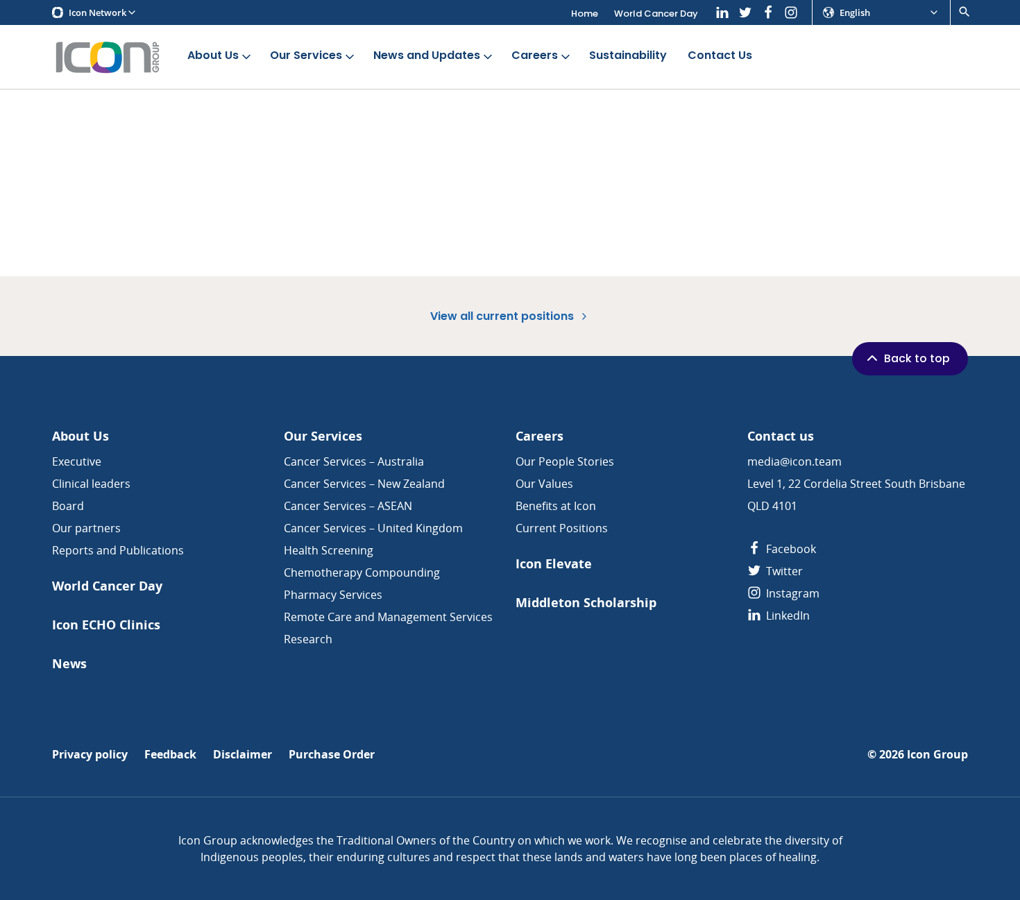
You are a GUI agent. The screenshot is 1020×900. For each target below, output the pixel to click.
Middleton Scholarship (586, 602)
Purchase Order (332, 754)
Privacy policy (90, 754)
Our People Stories (565, 461)
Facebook (789, 549)
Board (68, 505)
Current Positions (562, 528)
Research (308, 639)
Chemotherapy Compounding (362, 572)
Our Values (544, 483)
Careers (534, 55)
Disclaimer (242, 754)
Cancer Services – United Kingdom (373, 528)
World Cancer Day (656, 13)
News (69, 663)
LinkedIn (786, 615)
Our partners (86, 528)
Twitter (783, 571)
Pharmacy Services (333, 594)
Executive (76, 461)
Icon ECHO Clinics (106, 625)
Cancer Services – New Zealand (364, 483)
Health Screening (328, 550)
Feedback (170, 754)
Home (584, 13)
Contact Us (720, 55)
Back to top (917, 358)
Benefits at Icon (556, 505)
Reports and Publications (118, 550)
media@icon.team (794, 461)
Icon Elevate (554, 564)
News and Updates (426, 55)
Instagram (791, 593)
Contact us (780, 436)
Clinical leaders (91, 483)
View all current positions (503, 316)
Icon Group (937, 754)
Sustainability (628, 55)
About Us (213, 55)
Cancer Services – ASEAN (348, 505)
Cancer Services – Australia (354, 461)
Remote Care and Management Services (388, 617)
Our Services (306, 55)
